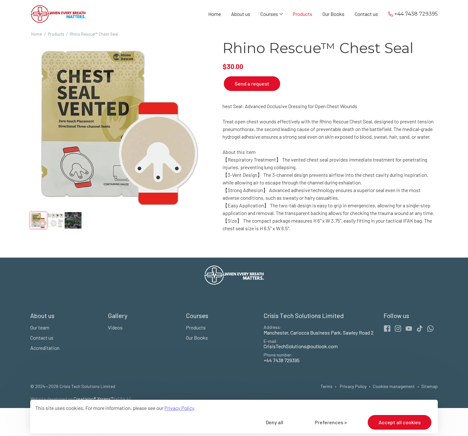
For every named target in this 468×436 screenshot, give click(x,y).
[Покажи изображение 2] (55, 220)
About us (240, 14)
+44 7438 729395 (416, 14)
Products (302, 14)
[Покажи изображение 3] (73, 220)
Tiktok (419, 328)
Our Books (333, 14)
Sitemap (429, 386)
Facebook (387, 328)
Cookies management (394, 386)
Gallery (117, 315)
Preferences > (331, 422)
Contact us (366, 14)
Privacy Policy (179, 408)
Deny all (274, 422)
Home (214, 14)
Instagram (397, 328)
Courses (269, 14)
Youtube (408, 328)
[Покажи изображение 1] (38, 220)
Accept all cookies (400, 422)
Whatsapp (430, 328)
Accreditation (45, 348)
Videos (115, 327)
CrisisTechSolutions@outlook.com (301, 346)
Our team (39, 327)
